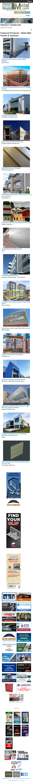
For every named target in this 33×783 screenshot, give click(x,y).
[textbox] (14, 15)
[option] (16, 51)
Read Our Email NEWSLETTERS (8, 774)
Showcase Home (6, 27)
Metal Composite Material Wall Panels (12, 141)
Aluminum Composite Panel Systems (12, 354)
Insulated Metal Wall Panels (9, 115)
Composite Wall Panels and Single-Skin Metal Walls (16, 222)
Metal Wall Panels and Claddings (11, 168)
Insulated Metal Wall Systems (10, 275)
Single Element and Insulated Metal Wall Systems (16, 328)
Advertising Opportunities (13, 780)
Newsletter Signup (19, 12)
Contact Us (22, 780)
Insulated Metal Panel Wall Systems (12, 249)
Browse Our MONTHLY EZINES (16, 774)
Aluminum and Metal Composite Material (13, 379)
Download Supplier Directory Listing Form (21, 778)
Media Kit (27, 12)
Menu (30, 1)
